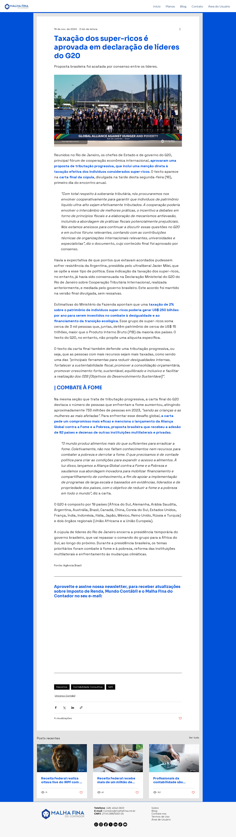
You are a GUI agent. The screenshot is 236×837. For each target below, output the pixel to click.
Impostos (61, 686)
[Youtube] (125, 824)
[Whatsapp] (96, 824)
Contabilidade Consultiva (87, 686)
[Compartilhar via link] (81, 707)
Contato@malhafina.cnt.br (119, 810)
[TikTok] (120, 824)
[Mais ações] (180, 29)
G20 (110, 686)
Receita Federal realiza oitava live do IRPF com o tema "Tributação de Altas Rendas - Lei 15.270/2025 (61, 780)
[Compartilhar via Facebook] (55, 707)
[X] (111, 824)
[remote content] (112, 626)
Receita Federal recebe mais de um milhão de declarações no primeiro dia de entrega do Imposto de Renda (117, 780)
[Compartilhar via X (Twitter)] (64, 707)
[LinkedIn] (115, 824)
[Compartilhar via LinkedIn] (72, 707)
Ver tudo (194, 737)
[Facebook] (106, 824)
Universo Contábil (65, 695)
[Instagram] (101, 824)
